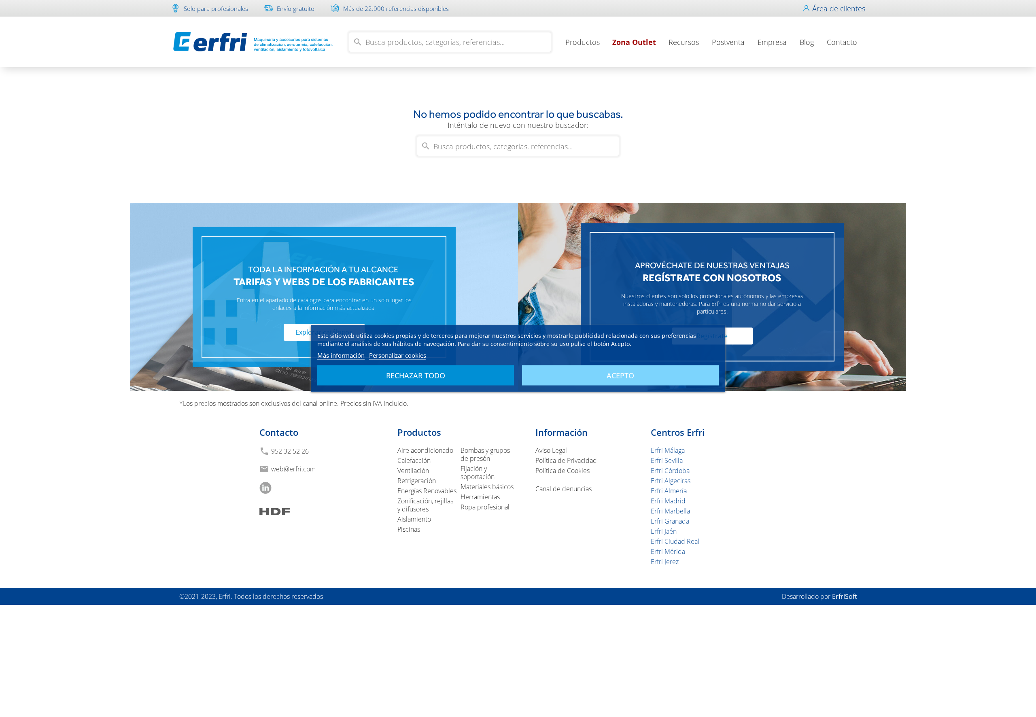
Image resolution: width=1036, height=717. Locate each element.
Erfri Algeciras (670, 481)
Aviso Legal (551, 450)
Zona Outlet (634, 42)
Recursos (684, 42)
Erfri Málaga (668, 450)
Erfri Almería (669, 491)
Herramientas (480, 497)
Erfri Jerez (665, 562)
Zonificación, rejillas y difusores (425, 505)
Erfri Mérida (668, 551)
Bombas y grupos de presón (485, 454)
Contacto (842, 42)
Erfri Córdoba (670, 471)
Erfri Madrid (668, 501)
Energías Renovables (426, 491)
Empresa (772, 42)
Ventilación (413, 471)
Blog (807, 42)
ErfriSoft (844, 596)
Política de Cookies (562, 471)
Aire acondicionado (425, 450)
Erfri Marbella (670, 511)
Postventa (728, 42)
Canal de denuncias (563, 489)
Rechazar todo (415, 375)
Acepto (620, 375)
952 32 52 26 (290, 451)
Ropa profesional (485, 507)
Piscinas (408, 529)
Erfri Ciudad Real (675, 541)
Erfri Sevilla (667, 460)
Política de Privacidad (566, 460)
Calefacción (414, 460)
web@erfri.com (293, 469)
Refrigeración (416, 481)
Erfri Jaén (664, 531)
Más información (341, 355)
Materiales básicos (487, 487)
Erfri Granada (670, 521)
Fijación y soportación (478, 473)
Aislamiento (414, 519)
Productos (582, 42)
